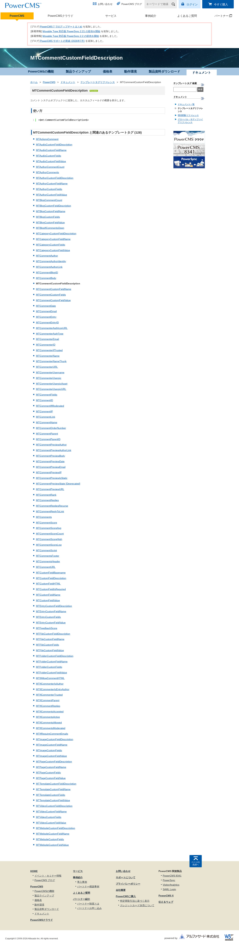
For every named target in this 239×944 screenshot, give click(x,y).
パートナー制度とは (88, 903)
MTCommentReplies (47, 500)
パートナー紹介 (81, 899)
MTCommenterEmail (47, 339)
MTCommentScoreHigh (49, 539)
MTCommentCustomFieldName (53, 289)
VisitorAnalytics (171, 884)
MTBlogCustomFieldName (50, 211)
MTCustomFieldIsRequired (51, 589)
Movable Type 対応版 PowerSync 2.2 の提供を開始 (71, 36)
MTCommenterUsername (50, 372)
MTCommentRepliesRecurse (52, 505)
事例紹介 (150, 15)
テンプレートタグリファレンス (97, 82)
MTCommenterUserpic (48, 378)
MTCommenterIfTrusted (49, 350)
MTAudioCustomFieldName (51, 150)
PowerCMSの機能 (41, 71)
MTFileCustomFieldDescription (53, 633)
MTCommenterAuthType (49, 333)
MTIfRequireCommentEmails (52, 733)
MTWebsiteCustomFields (50, 839)
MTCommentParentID (48, 439)
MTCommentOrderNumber (51, 428)
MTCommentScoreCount (50, 533)
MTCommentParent (47, 433)
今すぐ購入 (221, 4)
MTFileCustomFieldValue (50, 650)
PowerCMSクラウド (60, 15)
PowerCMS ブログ (131, 4)
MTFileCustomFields (47, 644)
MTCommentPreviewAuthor (51, 444)
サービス (111, 15)
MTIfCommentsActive (48, 717)
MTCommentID (44, 400)
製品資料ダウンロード (164, 71)
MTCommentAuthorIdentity (51, 261)
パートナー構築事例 (88, 886)
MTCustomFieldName (48, 594)
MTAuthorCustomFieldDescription (54, 178)
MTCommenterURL (47, 366)
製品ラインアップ (78, 71)
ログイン (192, 4)
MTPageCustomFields (48, 772)
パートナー (218, 15)
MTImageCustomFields (49, 750)
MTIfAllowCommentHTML (50, 678)
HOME (34, 871)
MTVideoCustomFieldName (51, 811)
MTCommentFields (46, 394)
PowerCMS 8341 (172, 875)
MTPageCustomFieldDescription (54, 761)
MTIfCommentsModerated (50, 728)
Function (93, 91)
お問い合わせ (105, 4)
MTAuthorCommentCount (50, 167)
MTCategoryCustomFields (50, 244)
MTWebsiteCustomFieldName (52, 833)
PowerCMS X (166, 895)
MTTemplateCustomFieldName (53, 789)
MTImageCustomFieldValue (51, 756)
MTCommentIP (44, 411)
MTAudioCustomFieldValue (51, 161)
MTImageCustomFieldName (51, 744)
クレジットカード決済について (137, 905)
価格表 (107, 71)
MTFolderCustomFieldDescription (54, 656)
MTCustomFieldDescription (51, 578)
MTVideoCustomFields (48, 817)
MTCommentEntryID (47, 322)
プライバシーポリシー (128, 883)
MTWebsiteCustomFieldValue (52, 845)
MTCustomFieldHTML (48, 583)
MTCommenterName (47, 355)
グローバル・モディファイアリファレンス (190, 121)
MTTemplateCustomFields (50, 795)
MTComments (44, 517)
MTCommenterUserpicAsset (51, 383)
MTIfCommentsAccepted (50, 711)
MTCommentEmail (46, 311)
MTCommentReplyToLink (50, 511)
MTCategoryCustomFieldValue (53, 250)
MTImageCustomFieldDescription (54, 739)
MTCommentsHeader (48, 561)
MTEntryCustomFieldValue (51, 622)
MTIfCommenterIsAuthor (50, 683)
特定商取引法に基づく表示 (134, 900)
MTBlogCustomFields (48, 217)
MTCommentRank (46, 494)
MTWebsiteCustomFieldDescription (55, 828)
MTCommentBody (46, 278)
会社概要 (121, 890)
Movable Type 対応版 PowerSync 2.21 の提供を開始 (71, 31)
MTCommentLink (45, 416)
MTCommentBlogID (47, 272)
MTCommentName (46, 422)
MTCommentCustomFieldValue (53, 300)
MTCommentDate (46, 305)
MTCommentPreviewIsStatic (51, 478)
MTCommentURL (45, 567)
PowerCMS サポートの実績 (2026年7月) (62, 41)
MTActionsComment (47, 139)
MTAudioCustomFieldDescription (54, 144)
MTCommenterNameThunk (51, 361)
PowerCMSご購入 (126, 896)
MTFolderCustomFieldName (52, 661)
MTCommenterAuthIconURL (52, 328)
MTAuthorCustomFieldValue (51, 194)
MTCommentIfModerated (50, 405)
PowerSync (169, 880)
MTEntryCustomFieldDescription (54, 606)
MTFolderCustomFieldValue (51, 672)
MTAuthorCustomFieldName (52, 183)
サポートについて (125, 877)
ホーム (34, 82)
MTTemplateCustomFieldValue (53, 800)
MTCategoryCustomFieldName (53, 239)
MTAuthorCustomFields (49, 189)
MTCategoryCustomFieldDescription (56, 233)
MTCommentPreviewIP (49, 472)
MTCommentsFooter (47, 555)
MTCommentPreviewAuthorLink (53, 450)
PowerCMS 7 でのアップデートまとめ (61, 26)
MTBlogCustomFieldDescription (53, 205)
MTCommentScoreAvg (48, 528)
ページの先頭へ (195, 863)
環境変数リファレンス (188, 115)
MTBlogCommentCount (49, 200)
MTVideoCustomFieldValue (51, 822)
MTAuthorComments (47, 172)
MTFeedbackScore (46, 628)
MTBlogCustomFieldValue (50, 222)
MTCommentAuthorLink (49, 266)
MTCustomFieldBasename (51, 572)
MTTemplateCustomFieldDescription (56, 783)
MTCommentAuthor (47, 255)
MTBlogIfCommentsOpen (50, 228)
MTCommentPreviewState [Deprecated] (58, 483)
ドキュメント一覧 (186, 104)
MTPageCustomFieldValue (51, 778)
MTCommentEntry (46, 316)
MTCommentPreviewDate (50, 461)
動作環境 (130, 71)
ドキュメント (68, 82)
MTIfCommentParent (47, 700)
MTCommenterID (45, 344)
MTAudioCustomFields (48, 155)
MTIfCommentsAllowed (49, 722)
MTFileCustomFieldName (50, 639)
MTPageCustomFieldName (51, 767)
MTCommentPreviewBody (50, 455)
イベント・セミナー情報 (47, 875)
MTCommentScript (46, 550)
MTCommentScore (46, 522)
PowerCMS (17, 15)
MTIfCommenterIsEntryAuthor (52, 689)
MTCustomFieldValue (48, 600)
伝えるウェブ (166, 901)
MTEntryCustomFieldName (51, 611)
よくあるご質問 (187, 15)
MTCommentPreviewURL (50, 489)
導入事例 (82, 882)
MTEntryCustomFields (48, 617)
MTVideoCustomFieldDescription (54, 806)
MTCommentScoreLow (49, 544)
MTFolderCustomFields (49, 667)
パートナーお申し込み (89, 908)
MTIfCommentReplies (48, 706)
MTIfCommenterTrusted (49, 694)
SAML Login (169, 889)
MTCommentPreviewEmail (50, 467)
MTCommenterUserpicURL (51, 389)
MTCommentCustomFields (51, 294)
